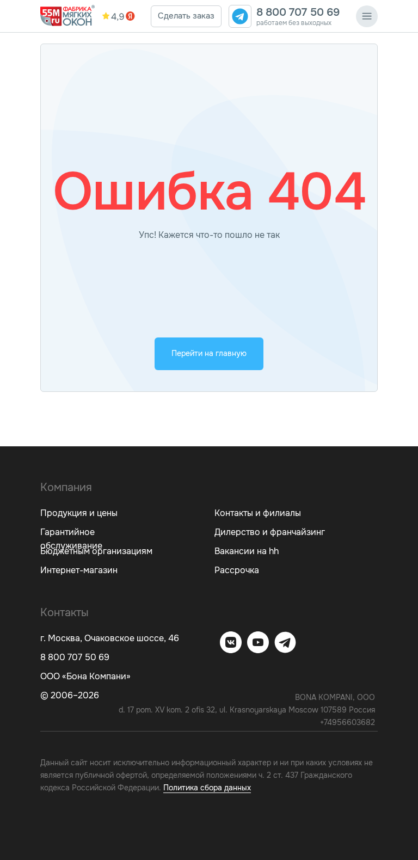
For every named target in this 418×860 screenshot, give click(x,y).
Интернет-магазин (79, 570)
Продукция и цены (79, 513)
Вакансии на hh (246, 551)
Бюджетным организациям (96, 551)
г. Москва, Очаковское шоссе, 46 (109, 638)
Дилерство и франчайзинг (269, 532)
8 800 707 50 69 (298, 12)
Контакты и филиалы (257, 513)
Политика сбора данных (207, 788)
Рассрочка (236, 570)
